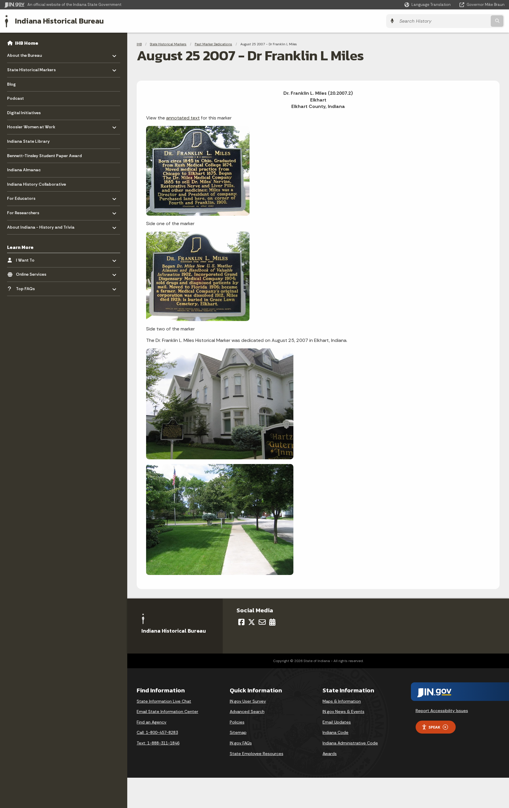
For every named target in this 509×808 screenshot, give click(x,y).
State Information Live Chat (164, 701)
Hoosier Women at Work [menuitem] (31, 125)
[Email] (262, 622)
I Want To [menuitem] (33, 258)
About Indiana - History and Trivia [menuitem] (41, 226)
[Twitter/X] (251, 622)
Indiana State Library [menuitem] (28, 141)
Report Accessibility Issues (442, 710)
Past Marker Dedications (213, 44)
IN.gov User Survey (248, 701)
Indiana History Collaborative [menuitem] (36, 184)
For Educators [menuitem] (24, 197)
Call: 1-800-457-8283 (157, 732)
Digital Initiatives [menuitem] (24, 112)
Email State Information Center (167, 711)
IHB (139, 44)
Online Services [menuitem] (33, 273)
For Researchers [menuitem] (24, 211)
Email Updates (337, 722)
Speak (434, 727)
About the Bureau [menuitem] (24, 54)
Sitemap (238, 732)
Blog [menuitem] (11, 84)
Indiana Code (335, 732)
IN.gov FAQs (241, 743)
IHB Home (26, 43)
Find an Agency (151, 722)
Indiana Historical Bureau (59, 20)
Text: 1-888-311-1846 (158, 743)
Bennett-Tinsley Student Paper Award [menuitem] (44, 155)
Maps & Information (342, 701)
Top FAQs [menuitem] (33, 287)
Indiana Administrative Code (350, 743)
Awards (330, 753)
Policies (237, 722)
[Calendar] (272, 622)
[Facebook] (241, 622)
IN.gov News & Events (343, 711)
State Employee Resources (256, 753)
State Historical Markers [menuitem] (31, 68)
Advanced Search (247, 711)
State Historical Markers (168, 44)
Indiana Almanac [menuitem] (24, 169)
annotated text (183, 118)
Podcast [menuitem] (15, 98)
